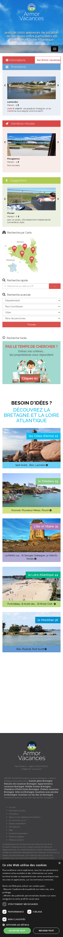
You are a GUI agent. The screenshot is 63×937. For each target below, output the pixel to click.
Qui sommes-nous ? (18, 820)
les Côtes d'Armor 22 (43, 436)
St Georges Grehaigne (33, 555)
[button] (31, 924)
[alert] (31, 898)
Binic (31, 465)
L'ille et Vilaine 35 (46, 526)
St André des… (28, 604)
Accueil (12, 807)
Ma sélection (14, 827)
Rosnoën (16, 510)
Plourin (45, 510)
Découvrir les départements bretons (24, 817)
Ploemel (26, 649)
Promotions (14, 814)
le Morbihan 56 (48, 620)
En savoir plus (32, 898)
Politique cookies (16, 840)
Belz (18, 649)
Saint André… (21, 465)
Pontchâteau (13, 604)
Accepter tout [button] (17, 930)
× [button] (59, 863)
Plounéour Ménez (31, 510)
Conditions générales (18, 833)
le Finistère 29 (48, 481)
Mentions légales (16, 836)
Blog (11, 830)
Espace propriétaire (17, 823)
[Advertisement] (31, 688)
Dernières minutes (17, 811)
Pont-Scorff (38, 649)
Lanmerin (40, 465)
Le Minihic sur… (12, 555)
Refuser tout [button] (46, 930)
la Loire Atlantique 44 (43, 574)
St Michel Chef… (45, 604)
